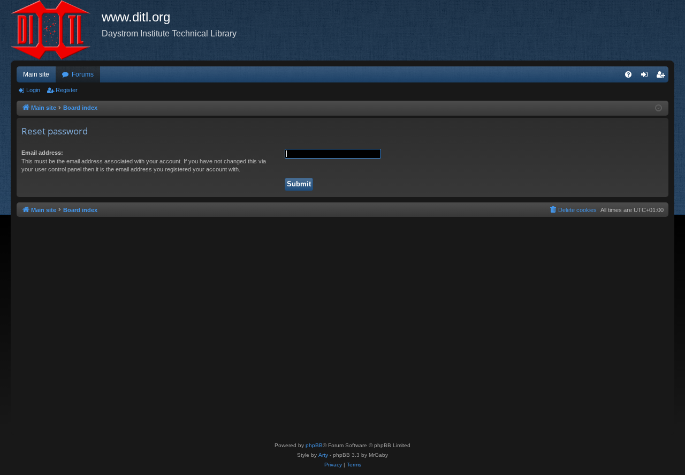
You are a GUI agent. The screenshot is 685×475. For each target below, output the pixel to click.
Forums (83, 74)
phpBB (314, 445)
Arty (323, 455)
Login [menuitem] (646, 76)
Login (33, 90)
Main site (36, 74)
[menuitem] (628, 74)
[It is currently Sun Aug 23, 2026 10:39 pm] (658, 108)
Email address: (42, 152)
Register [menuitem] (662, 76)
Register (67, 90)
